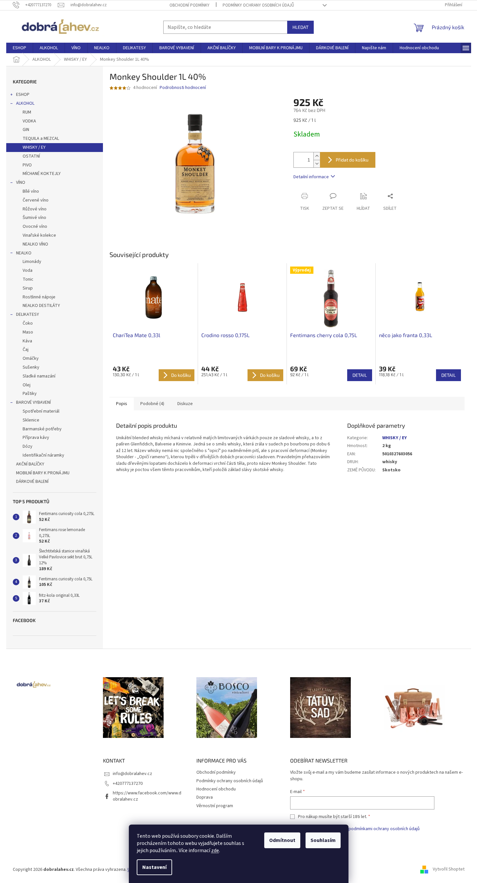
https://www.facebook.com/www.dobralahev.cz (147, 796)
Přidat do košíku (352, 159)
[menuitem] (19, 48)
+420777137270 (128, 783)
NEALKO (23, 253)
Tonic (28, 279)
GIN (26, 129)
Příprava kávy (36, 437)
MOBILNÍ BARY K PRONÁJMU (43, 473)
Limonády (32, 261)
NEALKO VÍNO (35, 244)
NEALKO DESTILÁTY (41, 305)
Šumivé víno (34, 217)
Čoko (28, 323)
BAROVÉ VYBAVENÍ (33, 402)
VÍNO (20, 182)
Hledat (300, 27)
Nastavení (154, 867)
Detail (359, 375)
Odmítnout (282, 840)
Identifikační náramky (43, 455)
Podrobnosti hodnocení (183, 88)
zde (215, 850)
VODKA (29, 121)
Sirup (28, 288)
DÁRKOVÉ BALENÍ (32, 481)
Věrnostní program (214, 806)
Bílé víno (31, 191)
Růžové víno (35, 209)
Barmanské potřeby (42, 429)
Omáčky (31, 358)
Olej (26, 385)
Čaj (26, 349)
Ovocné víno (35, 226)
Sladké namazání (39, 376)
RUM (27, 112)
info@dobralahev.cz (132, 773)
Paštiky (30, 393)
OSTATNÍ (31, 156)
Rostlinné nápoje (39, 297)
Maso (28, 332)
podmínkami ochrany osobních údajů (384, 829)
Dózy (27, 446)
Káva (27, 341)
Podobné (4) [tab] (152, 403)
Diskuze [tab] (185, 403)
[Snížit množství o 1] (316, 163)
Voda (27, 270)
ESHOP (23, 94)
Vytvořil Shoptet (449, 869)
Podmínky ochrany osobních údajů (258, 5)
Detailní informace (311, 177)
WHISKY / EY (34, 147)
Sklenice (31, 420)
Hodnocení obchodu (216, 789)
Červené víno (36, 200)
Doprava (204, 797)
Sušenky (31, 367)
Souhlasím (323, 840)
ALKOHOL (25, 103)
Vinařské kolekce (39, 235)
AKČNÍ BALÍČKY (30, 464)
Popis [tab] (121, 403)
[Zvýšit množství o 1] (316, 156)
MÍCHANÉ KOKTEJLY (42, 173)
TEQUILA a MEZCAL (41, 138)
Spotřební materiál (41, 411)
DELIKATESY (27, 314)
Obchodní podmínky (189, 5)
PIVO (27, 165)
